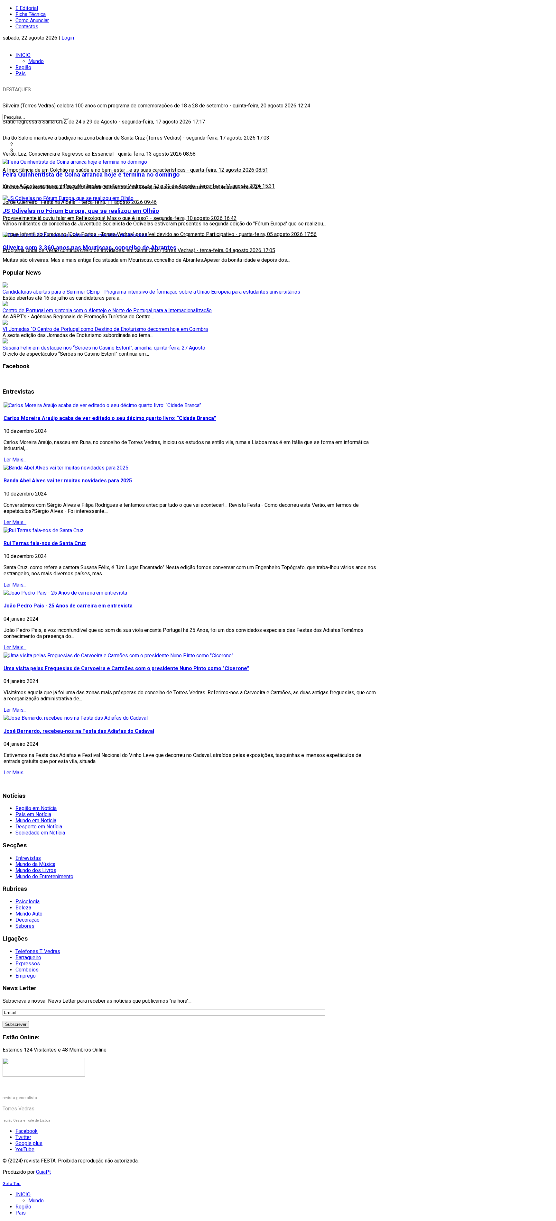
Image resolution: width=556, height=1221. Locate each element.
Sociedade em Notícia (40, 833)
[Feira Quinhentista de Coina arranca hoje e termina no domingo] (75, 162)
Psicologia (27, 901)
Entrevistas (28, 858)
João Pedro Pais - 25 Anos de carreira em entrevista (68, 606)
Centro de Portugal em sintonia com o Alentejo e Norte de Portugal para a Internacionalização (107, 310)
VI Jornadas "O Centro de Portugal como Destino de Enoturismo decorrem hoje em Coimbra (105, 329)
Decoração (27, 920)
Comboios (27, 970)
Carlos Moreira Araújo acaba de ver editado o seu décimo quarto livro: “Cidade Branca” (110, 418)
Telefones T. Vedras (37, 951)
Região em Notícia (36, 808)
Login (67, 38)
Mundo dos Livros (35, 870)
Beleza (23, 908)
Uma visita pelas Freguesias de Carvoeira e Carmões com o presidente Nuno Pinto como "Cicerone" (126, 668)
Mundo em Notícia (35, 820)
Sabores (24, 926)
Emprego (25, 976)
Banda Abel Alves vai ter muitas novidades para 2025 (68, 481)
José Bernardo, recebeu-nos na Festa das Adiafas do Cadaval (79, 731)
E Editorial (26, 8)
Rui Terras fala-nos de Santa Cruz (45, 543)
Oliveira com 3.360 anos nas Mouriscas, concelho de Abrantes (89, 247)
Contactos (26, 26)
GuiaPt (43, 1172)
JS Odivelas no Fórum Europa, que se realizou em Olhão (81, 210)
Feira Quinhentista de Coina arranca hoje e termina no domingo (91, 174)
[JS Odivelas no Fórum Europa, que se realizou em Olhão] (68, 198)
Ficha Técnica (30, 14)
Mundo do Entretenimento (44, 876)
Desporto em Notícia (38, 827)
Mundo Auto (28, 914)
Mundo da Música (35, 864)
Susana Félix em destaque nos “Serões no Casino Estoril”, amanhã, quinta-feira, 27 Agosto (104, 348)
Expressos (27, 964)
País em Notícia (33, 814)
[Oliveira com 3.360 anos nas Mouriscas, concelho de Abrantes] (75, 235)
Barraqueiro (28, 957)
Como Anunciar (32, 20)
